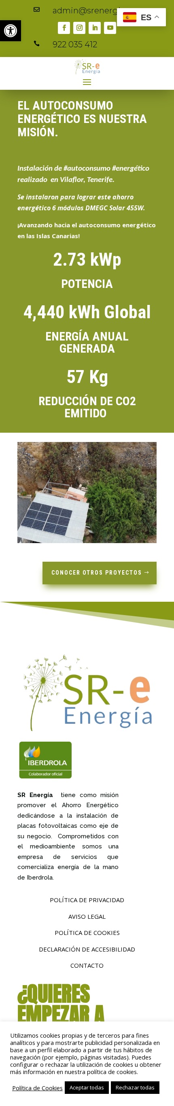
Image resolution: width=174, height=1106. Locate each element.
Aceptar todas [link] (87, 1087)
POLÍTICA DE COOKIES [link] (87, 932)
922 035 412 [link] (75, 44)
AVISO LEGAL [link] (87, 916)
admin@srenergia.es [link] (94, 10)
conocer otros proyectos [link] (96, 572)
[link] (10, 30)
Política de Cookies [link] (37, 1087)
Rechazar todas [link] (135, 1087)
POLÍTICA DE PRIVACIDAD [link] (87, 900)
